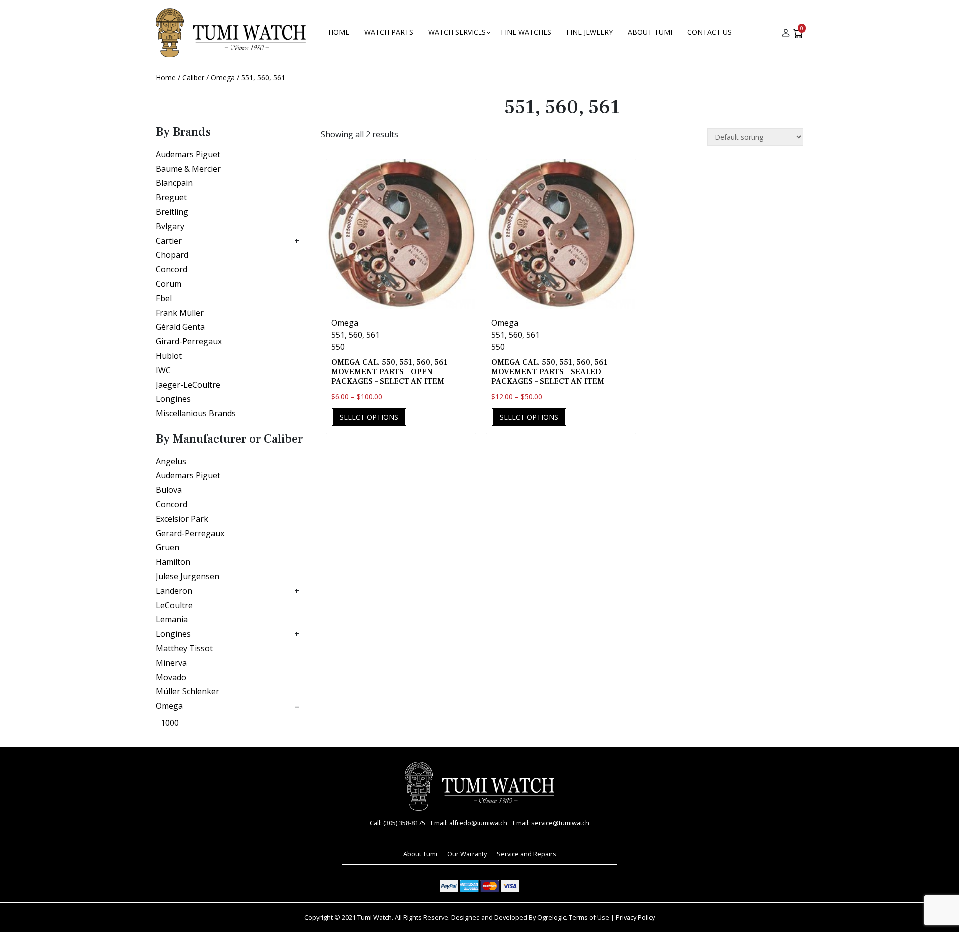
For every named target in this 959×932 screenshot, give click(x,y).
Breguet (171, 197)
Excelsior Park (182, 518)
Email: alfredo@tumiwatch (469, 823)
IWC (163, 370)
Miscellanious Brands (196, 413)
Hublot (169, 355)
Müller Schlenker (187, 691)
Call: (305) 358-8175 (397, 823)
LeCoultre (174, 605)
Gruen (167, 547)
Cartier (169, 240)
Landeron (174, 590)
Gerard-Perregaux (190, 533)
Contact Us (709, 32)
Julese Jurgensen (187, 576)
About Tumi (650, 32)
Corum (168, 283)
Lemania (172, 619)
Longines (173, 398)
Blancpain (174, 182)
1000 (170, 722)
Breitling (172, 211)
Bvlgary (170, 226)
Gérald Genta (180, 326)
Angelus (171, 461)
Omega (223, 77)
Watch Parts (388, 32)
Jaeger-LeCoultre (188, 384)
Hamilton (173, 561)
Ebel (164, 298)
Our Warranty (467, 853)
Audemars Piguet (188, 154)
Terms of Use (589, 917)
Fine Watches (526, 32)
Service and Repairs (526, 853)
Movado (171, 677)
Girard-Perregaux (189, 341)
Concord (171, 269)
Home (338, 32)
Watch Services (457, 32)
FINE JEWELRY (589, 32)
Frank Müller (180, 312)
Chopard (172, 254)
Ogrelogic (551, 917)
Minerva (171, 662)
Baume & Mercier (188, 168)
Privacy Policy (635, 917)
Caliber (193, 77)
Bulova (169, 489)
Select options (369, 417)
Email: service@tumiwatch (551, 823)
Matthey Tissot (184, 648)
